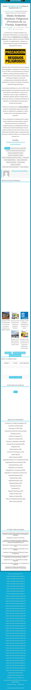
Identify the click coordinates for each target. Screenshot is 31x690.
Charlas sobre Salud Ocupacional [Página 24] (15, 633)
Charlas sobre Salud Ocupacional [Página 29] (15, 645)
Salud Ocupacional (14, 457)
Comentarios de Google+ (15, 355)
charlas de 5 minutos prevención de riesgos (15, 150)
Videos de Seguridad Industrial (14, 499)
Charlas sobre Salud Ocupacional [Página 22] (15, 628)
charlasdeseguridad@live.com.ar (15, 142)
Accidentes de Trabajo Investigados (14, 423)
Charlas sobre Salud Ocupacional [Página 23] (15, 630)
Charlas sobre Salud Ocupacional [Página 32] (15, 655)
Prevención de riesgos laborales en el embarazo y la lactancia (15, 564)
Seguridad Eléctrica (14, 465)
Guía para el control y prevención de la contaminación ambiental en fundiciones (15, 324)
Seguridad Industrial (14, 475)
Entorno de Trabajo (14, 436)
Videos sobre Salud (14, 501)
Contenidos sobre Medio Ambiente (15, 672)
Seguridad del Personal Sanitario (14, 462)
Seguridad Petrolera (14, 480)
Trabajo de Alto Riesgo (14, 491)
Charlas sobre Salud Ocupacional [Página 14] (15, 606)
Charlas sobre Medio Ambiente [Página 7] (15, 588)
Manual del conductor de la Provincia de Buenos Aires (15, 545)
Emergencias (14, 433)
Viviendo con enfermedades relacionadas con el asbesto (15, 549)
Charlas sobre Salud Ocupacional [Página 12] (15, 601)
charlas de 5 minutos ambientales (18, 148)
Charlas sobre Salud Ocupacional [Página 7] (15, 665)
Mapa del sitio (21, 684)
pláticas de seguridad (15, 164)
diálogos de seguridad (11, 162)
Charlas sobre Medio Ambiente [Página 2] (15, 576)
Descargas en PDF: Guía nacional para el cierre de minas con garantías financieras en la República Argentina (15, 534)
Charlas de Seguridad (8, 27)
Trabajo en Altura (14, 493)
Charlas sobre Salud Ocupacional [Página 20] (15, 623)
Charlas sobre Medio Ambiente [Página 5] (15, 583)
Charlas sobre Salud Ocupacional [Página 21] (15, 625)
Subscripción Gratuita (11, 684)
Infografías (14, 446)
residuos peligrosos (24, 166)
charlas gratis (26, 157)
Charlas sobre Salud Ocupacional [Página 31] (15, 653)
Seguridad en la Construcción (14, 470)
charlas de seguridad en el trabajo (15, 155)
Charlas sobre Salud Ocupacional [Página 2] (15, 620)
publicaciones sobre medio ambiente (10, 166)
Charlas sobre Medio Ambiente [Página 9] (15, 593)
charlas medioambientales (9, 159)
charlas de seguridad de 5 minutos (15, 153)
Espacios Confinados (14, 439)
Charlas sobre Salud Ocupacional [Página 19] (15, 618)
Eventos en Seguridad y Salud (14, 441)
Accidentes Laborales (14, 425)
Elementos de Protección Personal (14, 431)
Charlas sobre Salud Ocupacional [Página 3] (15, 648)
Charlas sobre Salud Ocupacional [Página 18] (15, 615)
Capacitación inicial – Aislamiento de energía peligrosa (15, 560)
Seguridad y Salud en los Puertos (15, 537)
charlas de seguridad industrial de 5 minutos (11, 157)
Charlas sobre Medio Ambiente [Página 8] (15, 591)
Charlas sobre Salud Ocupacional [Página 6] (15, 662)
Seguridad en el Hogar (14, 467)
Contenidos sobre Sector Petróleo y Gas (15, 677)
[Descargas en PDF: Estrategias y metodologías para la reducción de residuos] (24, 315)
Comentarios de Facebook (19, 353)
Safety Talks (14, 454)
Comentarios (8, 353)
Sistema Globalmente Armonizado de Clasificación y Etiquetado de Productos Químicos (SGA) (15, 556)
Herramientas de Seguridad (14, 444)
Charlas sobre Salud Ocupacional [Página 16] (15, 611)
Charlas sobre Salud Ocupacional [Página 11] (15, 598)
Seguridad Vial (14, 485)
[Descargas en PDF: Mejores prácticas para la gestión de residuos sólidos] (15, 334)
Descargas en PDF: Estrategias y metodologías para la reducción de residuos (24, 324)
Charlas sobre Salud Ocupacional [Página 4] (15, 658)
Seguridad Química (14, 483)
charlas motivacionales (22, 159)
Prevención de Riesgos (13, 452)
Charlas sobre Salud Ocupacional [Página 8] (15, 667)
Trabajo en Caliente (14, 496)
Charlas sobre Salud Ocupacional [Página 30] (15, 650)
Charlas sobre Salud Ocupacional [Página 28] (15, 643)
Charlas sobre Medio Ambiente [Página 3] (15, 578)
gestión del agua (21, 162)
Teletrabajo (14, 488)
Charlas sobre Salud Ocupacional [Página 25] (15, 635)
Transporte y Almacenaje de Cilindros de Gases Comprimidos (15, 553)
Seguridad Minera (14, 478)
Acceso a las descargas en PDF (15, 573)
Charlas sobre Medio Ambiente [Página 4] (15, 581)
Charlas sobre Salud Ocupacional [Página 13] (15, 603)
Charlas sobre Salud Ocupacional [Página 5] (15, 660)
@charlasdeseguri (15, 144)
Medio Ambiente (14, 449)
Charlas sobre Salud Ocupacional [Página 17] (15, 613)
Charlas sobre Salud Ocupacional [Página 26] (15, 638)
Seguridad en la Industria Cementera (14, 472)
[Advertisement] (15, 246)
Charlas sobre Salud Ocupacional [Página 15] (15, 608)
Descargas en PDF (14, 428)
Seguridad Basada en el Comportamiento (14, 459)
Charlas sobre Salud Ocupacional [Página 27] (15, 640)
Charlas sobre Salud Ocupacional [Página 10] (15, 596)
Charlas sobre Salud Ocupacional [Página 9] (15, 670)
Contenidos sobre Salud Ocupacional (15, 675)
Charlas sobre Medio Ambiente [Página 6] (15, 586)
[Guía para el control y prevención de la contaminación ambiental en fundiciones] (15, 315)
